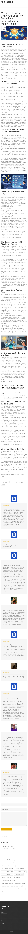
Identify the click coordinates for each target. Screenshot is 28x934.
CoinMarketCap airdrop (8, 865)
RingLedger (7, 2)
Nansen (3, 484)
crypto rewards (17, 877)
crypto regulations (17, 892)
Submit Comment (6, 829)
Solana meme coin (20, 883)
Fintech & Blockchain (8, 848)
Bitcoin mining (6, 892)
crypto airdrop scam (7, 889)
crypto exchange (20, 868)
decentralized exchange (8, 860)
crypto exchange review (8, 863)
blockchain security (7, 871)
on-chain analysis (9, 479)
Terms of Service (4, 915)
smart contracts (6, 877)
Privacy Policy (4, 917)
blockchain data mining (19, 479)
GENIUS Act (5, 886)
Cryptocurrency (20, 41)
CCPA (2, 920)
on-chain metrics (13, 482)
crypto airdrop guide (7, 868)
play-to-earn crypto (20, 871)
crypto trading (19, 874)
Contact (2, 923)
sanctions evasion (20, 889)
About (2, 912)
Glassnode (21, 482)
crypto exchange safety (8, 880)
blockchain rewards (16, 886)
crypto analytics (5, 482)
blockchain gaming (7, 874)
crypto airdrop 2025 (7, 883)
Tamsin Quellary (6, 41)
